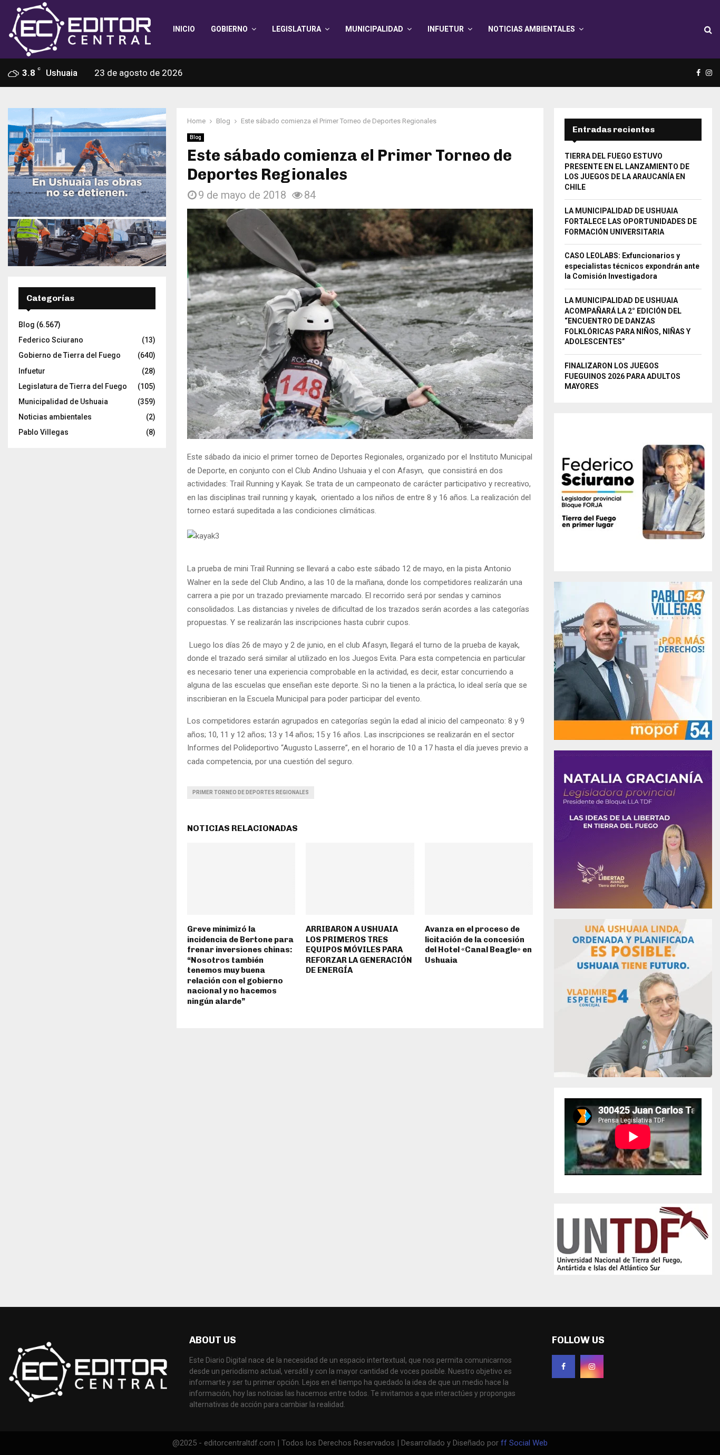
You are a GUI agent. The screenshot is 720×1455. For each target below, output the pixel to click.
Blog (195, 137)
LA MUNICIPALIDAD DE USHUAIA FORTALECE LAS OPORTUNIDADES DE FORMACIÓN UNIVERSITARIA (631, 221)
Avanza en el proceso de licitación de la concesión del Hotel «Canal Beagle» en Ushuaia (478, 944)
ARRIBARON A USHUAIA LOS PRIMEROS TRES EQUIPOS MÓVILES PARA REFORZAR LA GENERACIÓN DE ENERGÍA (359, 949)
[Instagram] (592, 1366)
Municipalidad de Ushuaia (63, 401)
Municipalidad (374, 29)
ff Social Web (524, 1443)
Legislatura (296, 29)
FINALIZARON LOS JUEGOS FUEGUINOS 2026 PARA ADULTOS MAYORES (622, 376)
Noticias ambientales (531, 29)
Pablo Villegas (43, 432)
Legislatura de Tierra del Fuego (72, 386)
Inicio (184, 29)
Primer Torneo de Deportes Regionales (250, 792)
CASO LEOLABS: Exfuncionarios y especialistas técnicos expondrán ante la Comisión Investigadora (632, 265)
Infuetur (445, 29)
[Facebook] (563, 1366)
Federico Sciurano (50, 340)
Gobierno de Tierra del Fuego (69, 355)
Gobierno (229, 29)
